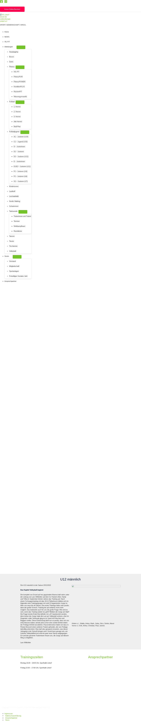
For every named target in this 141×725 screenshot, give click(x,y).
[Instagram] (5, 2)
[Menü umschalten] (21, 47)
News (7, 720)
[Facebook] (1, 2)
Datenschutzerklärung (13, 716)
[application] (14, 47)
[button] (1, 5)
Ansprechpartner (11, 718)
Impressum (8, 714)
